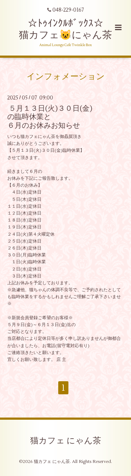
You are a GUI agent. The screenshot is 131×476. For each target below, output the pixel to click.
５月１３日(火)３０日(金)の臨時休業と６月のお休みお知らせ (49, 117)
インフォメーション (66, 76)
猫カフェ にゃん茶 (65, 441)
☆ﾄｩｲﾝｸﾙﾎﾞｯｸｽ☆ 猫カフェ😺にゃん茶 (65, 29)
